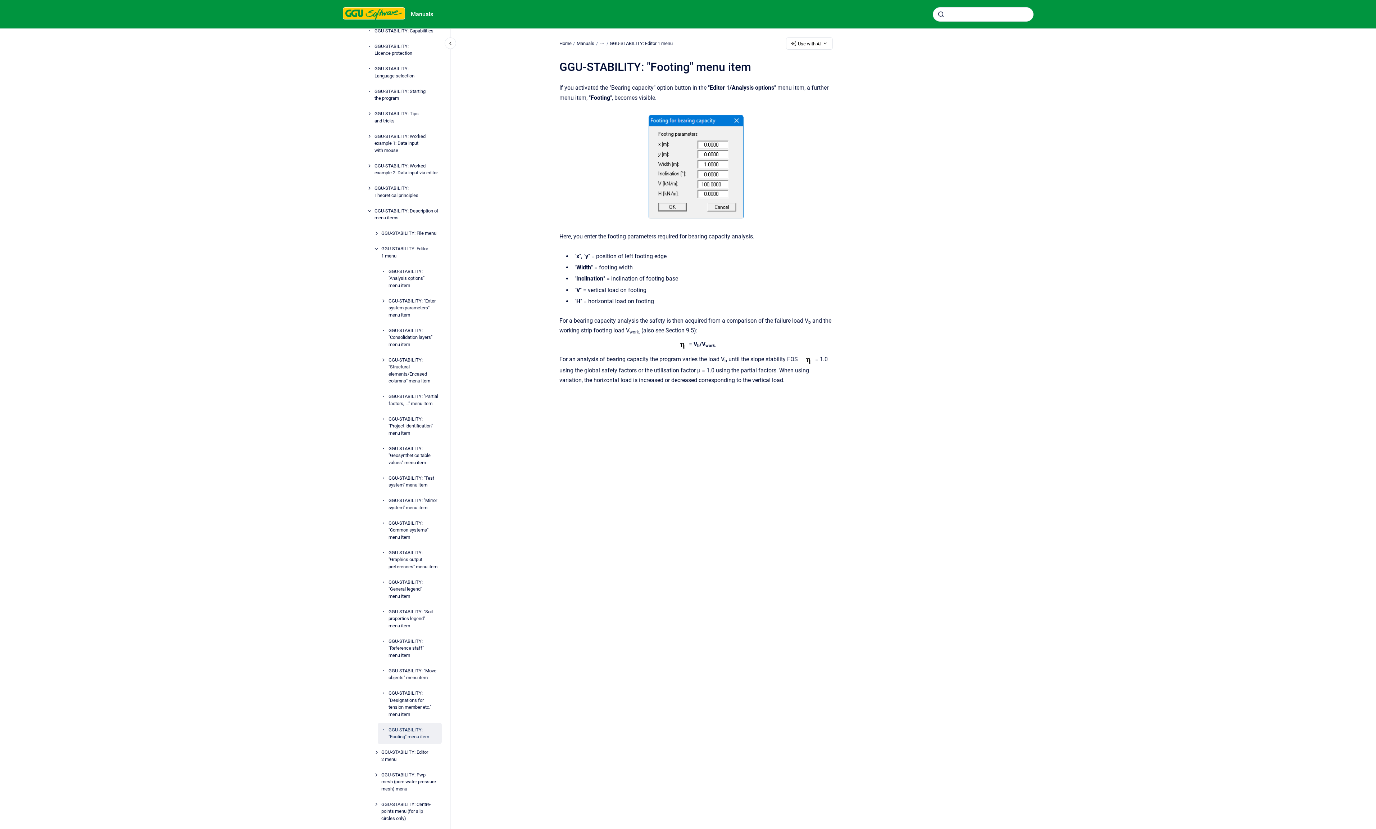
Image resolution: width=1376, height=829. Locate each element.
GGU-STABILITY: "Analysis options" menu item (406, 278)
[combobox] (983, 14)
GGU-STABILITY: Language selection (394, 72)
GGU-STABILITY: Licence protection (393, 50)
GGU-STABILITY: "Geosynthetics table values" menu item (410, 455)
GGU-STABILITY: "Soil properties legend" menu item (411, 618)
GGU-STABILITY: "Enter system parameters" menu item (412, 308)
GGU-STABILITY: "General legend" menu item (406, 589)
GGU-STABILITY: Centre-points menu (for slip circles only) (406, 811)
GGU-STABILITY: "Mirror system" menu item (413, 504)
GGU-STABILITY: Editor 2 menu (404, 755)
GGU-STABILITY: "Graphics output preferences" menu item (413, 559)
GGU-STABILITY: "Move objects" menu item (412, 674)
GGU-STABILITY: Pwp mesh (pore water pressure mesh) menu (408, 782)
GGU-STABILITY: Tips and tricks (396, 117)
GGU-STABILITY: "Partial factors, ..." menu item (413, 400)
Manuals (422, 14)
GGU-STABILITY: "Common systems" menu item (408, 530)
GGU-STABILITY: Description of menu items (406, 214)
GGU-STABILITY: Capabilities (403, 30)
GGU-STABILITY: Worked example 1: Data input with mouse (400, 143)
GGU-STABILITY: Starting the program (400, 95)
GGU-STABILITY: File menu (408, 233)
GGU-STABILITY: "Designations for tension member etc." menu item (410, 703)
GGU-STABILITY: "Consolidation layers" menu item (410, 337)
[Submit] (941, 14)
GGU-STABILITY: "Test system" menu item (411, 481)
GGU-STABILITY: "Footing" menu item (409, 733)
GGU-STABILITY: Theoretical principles (396, 191)
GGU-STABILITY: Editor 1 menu (404, 252)
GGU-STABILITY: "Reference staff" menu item (406, 648)
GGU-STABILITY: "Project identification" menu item (411, 426)
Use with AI (809, 43)
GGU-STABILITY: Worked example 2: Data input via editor (406, 169)
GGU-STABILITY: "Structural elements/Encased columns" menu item (409, 370)
